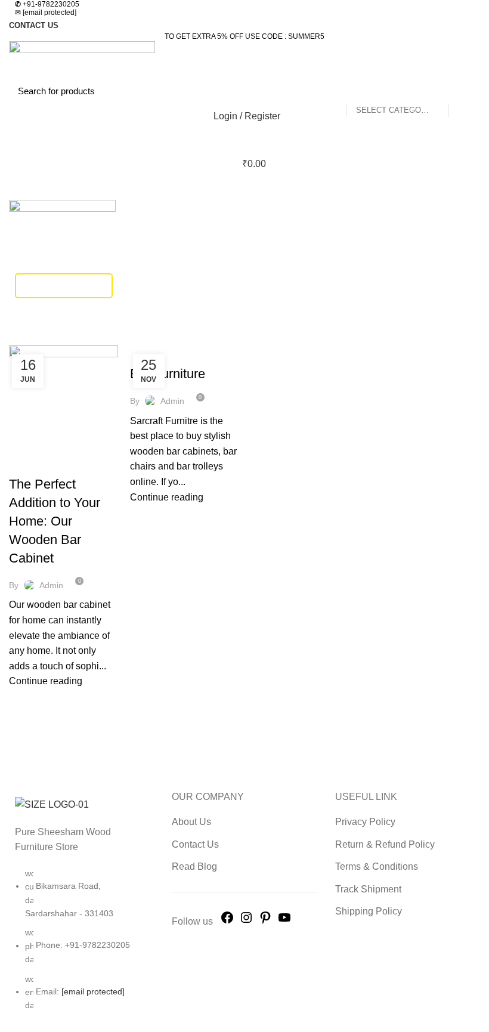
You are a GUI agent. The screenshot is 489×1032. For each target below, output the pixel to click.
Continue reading (45, 681)
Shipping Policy (368, 911)
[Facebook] (227, 921)
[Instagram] (246, 921)
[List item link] (81, 945)
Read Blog (194, 866)
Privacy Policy (365, 822)
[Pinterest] (265, 921)
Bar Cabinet (41, 463)
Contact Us (195, 844)
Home (19, 338)
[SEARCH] (464, 90)
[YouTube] (284, 921)
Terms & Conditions (376, 866)
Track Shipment (64, 285)
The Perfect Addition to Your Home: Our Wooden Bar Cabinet (54, 521)
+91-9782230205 (47, 4)
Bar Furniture (167, 373)
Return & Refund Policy (385, 844)
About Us (191, 822)
